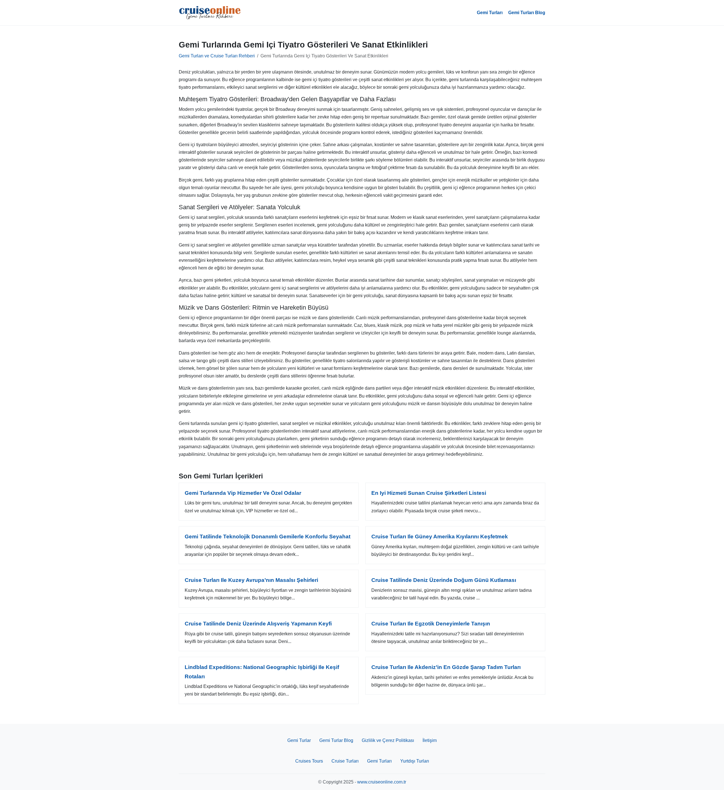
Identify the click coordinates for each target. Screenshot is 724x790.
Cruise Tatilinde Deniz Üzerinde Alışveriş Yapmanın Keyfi (258, 624)
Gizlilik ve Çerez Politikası (388, 740)
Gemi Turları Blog (526, 12)
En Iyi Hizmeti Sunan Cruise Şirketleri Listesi (428, 493)
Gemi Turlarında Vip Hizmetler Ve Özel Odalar (243, 493)
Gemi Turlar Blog (336, 740)
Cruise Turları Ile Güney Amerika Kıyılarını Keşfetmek (439, 536)
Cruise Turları (345, 761)
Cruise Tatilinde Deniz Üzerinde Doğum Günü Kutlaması (443, 580)
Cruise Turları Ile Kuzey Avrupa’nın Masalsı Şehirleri (251, 580)
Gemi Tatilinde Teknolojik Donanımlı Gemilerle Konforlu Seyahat (267, 536)
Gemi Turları (490, 12)
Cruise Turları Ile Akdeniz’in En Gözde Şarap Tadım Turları (446, 667)
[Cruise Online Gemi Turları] (210, 12)
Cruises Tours (309, 761)
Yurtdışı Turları (414, 761)
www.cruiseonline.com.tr (381, 782)
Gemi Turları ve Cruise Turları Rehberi (217, 55)
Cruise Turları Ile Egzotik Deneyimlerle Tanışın (430, 624)
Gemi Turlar (299, 740)
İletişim (430, 740)
